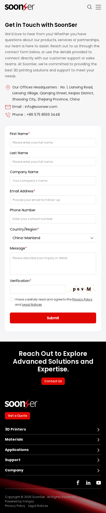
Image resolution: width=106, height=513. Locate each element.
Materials (14, 439)
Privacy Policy (82, 299)
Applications (17, 449)
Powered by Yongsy (19, 501)
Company (14, 470)
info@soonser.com (41, 106)
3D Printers (15, 429)
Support (12, 459)
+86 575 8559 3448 (43, 114)
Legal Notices (32, 304)
